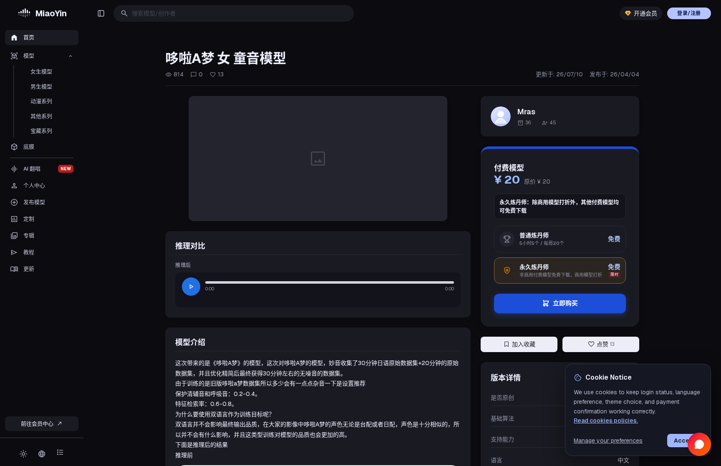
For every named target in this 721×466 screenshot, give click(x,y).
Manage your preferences (608, 440)
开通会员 (645, 13)
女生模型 (41, 71)
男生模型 (41, 86)
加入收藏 (519, 344)
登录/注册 (689, 13)
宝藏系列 (41, 130)
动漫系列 (41, 101)
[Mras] (501, 116)
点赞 (601, 344)
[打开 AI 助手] (699, 444)
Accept (685, 440)
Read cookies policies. (606, 420)
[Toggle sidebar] (100, 13)
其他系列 (41, 116)
